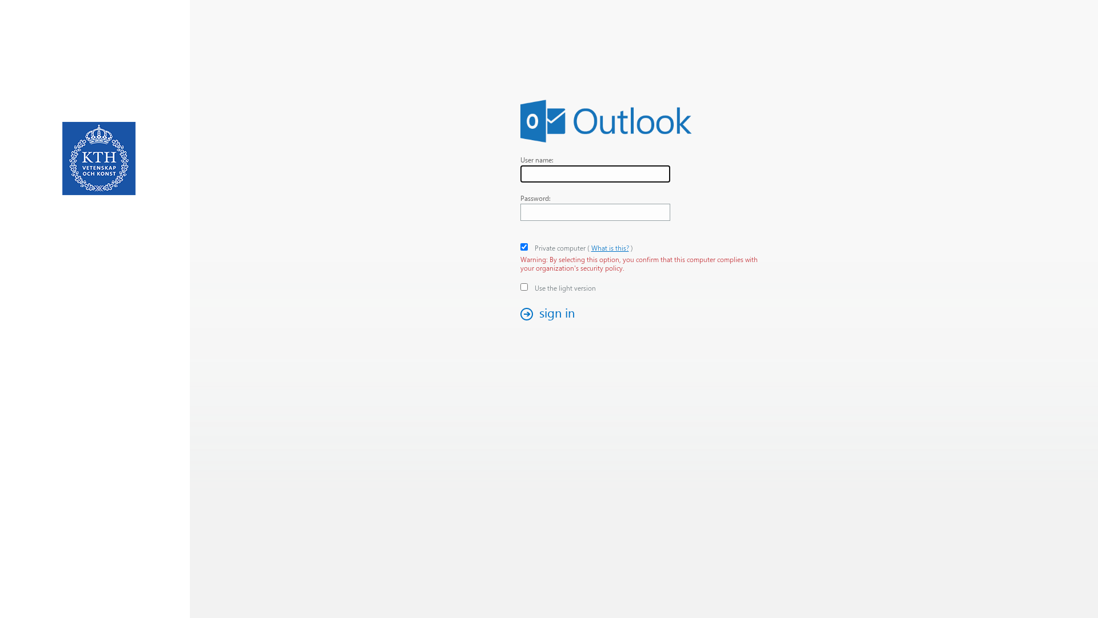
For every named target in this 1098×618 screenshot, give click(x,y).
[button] (551, 314)
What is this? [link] (610, 248)
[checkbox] (524, 247)
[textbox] (595, 174)
